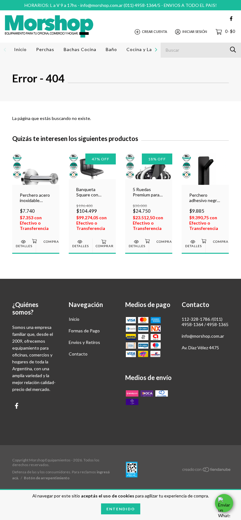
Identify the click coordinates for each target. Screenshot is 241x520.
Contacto (78, 353)
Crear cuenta (154, 31)
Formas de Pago (84, 330)
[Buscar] (233, 49)
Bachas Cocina (80, 49)
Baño (111, 49)
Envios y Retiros (84, 342)
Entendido (120, 509)
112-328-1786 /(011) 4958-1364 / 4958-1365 (205, 321)
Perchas (45, 49)
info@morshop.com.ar (203, 336)
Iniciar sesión (194, 31)
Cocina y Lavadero (146, 49)
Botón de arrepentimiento (47, 478)
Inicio (20, 49)
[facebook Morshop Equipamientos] (231, 18)
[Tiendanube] (207, 470)
